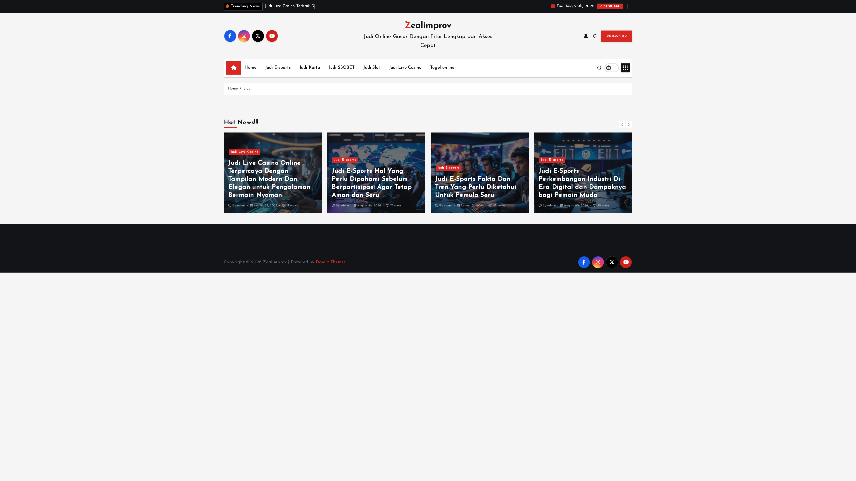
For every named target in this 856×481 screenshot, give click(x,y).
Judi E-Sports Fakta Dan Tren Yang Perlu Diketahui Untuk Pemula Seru (475, 187)
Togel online (442, 68)
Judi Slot (371, 68)
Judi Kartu (309, 68)
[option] (273, 172)
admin (241, 205)
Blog (247, 88)
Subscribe (616, 36)
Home (250, 68)
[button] (622, 124)
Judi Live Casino (405, 68)
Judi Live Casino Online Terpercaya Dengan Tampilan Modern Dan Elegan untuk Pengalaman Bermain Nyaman (269, 179)
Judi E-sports (278, 68)
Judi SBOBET (342, 68)
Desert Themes (331, 262)
